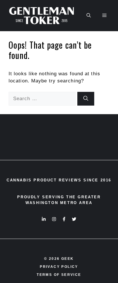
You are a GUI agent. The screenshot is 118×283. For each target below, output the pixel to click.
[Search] (85, 99)
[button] (89, 15)
